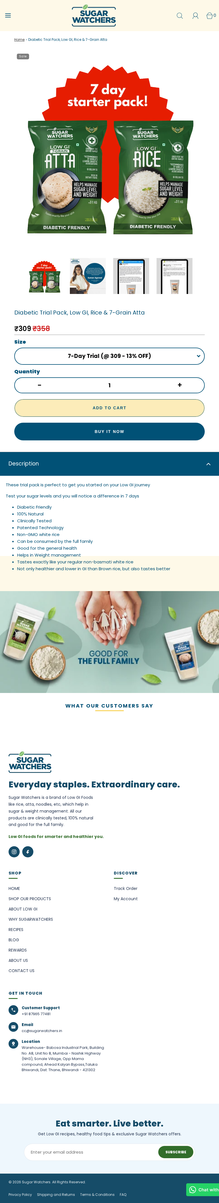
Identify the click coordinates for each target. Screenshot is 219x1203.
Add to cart (110, 408)
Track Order (125, 888)
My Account (126, 899)
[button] (44, 276)
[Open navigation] (8, 15)
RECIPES (16, 929)
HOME (14, 888)
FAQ (123, 1194)
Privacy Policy (20, 1194)
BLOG (14, 940)
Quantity (27, 371)
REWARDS (18, 950)
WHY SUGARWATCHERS (31, 919)
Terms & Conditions (97, 1194)
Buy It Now (109, 431)
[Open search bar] (180, 15)
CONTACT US (22, 971)
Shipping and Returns (56, 1194)
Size (20, 341)
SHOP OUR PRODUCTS (30, 899)
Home (19, 39)
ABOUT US (18, 960)
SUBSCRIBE (175, 1152)
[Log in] (195, 15)
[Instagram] (14, 851)
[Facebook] (27, 851)
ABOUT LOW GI (23, 909)
